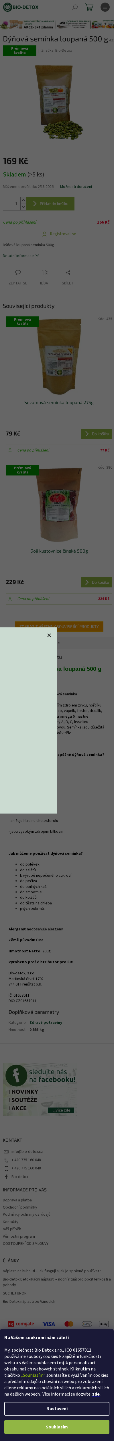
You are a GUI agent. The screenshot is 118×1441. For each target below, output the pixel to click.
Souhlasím (57, 1427)
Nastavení (57, 1409)
